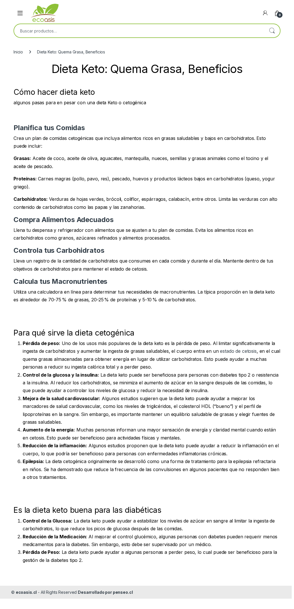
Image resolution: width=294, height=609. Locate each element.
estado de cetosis (237, 351)
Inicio (18, 51)
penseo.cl (123, 592)
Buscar (272, 30)
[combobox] (139, 30)
